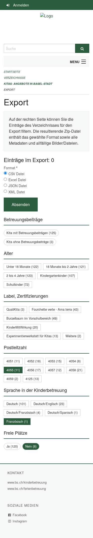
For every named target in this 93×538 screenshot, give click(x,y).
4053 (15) (55, 361)
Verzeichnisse (14, 78)
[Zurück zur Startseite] (46, 27)
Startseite (12, 72)
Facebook (20, 514)
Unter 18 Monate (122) (22, 266)
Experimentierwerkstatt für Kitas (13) (32, 335)
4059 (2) (12, 378)
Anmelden (21, 4)
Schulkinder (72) (17, 284)
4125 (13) (32, 378)
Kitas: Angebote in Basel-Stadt (28, 83)
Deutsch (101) (16, 403)
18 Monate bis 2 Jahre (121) (66, 266)
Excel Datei (17, 179)
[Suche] (82, 48)
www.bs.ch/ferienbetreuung (27, 488)
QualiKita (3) (15, 309)
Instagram (20, 521)
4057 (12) (55, 370)
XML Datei (16, 191)
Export (9, 89)
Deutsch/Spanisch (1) (63, 412)
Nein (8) (30, 446)
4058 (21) (75, 370)
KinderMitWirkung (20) (22, 327)
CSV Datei (16, 173)
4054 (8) (75, 361)
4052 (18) (34, 361)
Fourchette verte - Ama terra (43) (55, 309)
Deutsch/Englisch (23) (48, 403)
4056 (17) (34, 370)
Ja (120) (12, 446)
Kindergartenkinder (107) (57, 275)
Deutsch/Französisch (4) (23, 412)
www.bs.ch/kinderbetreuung (27, 482)
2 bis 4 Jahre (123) (19, 275)
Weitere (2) (73, 335)
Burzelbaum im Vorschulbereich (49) (31, 318)
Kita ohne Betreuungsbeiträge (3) (29, 241)
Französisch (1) (17, 421)
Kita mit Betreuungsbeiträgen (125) (31, 232)
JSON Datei (17, 185)
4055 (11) (13, 370)
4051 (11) (13, 361)
